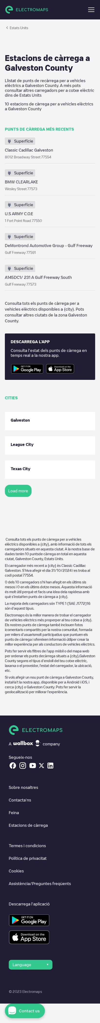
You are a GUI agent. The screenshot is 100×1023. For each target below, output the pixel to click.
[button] (91, 10)
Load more (18, 491)
